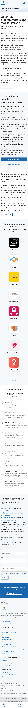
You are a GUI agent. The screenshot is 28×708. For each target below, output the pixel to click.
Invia (3, 578)
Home (2, 10)
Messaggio (4, 564)
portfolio (14, 380)
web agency (20, 522)
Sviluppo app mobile (7, 634)
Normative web (6, 672)
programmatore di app (8, 520)
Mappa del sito (6, 665)
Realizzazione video (7, 644)
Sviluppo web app (7, 639)
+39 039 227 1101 (7, 621)
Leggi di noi (5, 87)
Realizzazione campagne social (10, 651)
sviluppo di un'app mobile (9, 517)
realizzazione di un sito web (10, 513)
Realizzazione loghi (7, 642)
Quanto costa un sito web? (9, 674)
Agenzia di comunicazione (9, 646)
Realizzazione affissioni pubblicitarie (11, 653)
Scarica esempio (13, 164)
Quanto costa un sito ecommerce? (11, 677)
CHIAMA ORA (9, 705)
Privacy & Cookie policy (8, 663)
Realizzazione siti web (8, 630)
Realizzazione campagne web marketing (13, 649)
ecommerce (5, 515)
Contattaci (5, 214)
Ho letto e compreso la (14, 573)
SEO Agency (5, 511)
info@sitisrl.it (7, 623)
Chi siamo (4, 660)
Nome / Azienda (5, 550)
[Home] (3, 3)
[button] (24, 2)
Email (2, 557)
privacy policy (21, 573)
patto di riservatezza (8, 542)
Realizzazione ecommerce (9, 632)
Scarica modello (13, 159)
